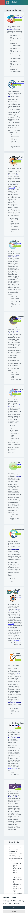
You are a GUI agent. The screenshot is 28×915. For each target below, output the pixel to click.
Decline (14, 911)
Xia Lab (14, 2)
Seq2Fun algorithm (14, 183)
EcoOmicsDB (12, 188)
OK (14, 907)
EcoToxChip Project (12, 768)
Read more (17, 903)
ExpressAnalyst (17, 640)
